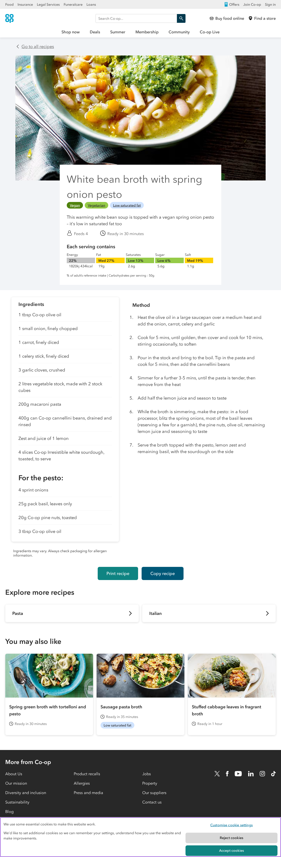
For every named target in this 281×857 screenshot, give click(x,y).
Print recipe (117, 573)
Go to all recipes (38, 46)
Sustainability (17, 802)
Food (9, 4)
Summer (117, 32)
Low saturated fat (127, 205)
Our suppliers (154, 792)
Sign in (270, 4)
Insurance (25, 4)
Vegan (75, 205)
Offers (234, 4)
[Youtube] (238, 773)
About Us (13, 773)
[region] (140, 837)
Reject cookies (231, 838)
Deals (95, 32)
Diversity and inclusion (25, 792)
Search (181, 18)
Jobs (146, 773)
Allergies (82, 783)
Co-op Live (210, 32)
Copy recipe (162, 573)
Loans (91, 4)
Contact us (152, 802)
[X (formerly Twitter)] (217, 773)
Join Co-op (252, 4)
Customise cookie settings (231, 825)
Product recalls (87, 773)
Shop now (70, 32)
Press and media (88, 792)
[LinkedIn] (251, 773)
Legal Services (48, 4)
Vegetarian (96, 205)
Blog (9, 811)
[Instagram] (262, 773)
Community (179, 32)
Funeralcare (73, 4)
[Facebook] (227, 773)
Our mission (16, 783)
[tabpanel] (65, 428)
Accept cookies (231, 850)
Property (149, 783)
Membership (147, 32)
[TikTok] (273, 773)
